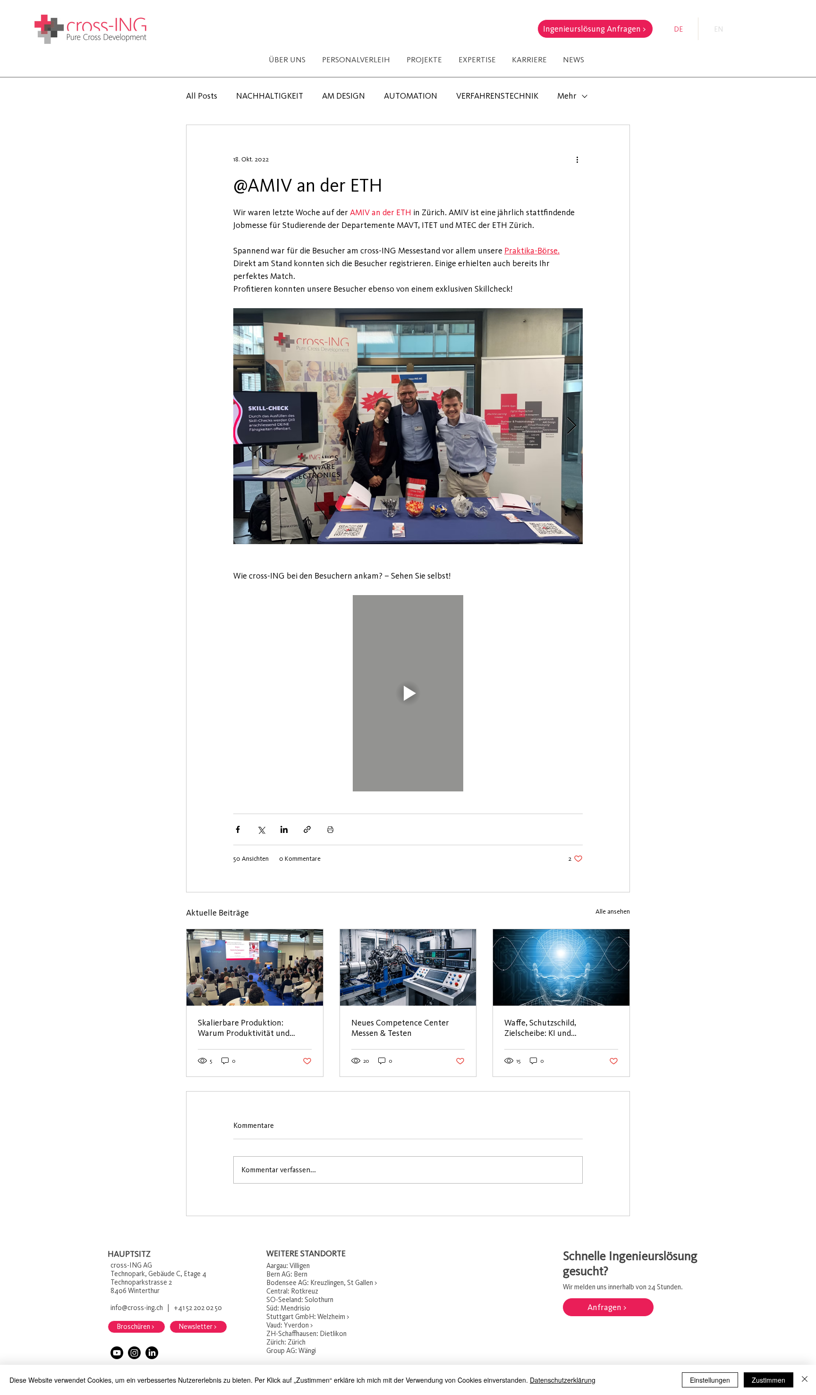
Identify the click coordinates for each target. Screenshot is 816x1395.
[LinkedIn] (151, 1352)
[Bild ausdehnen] (408, 426)
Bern (273, 1274)
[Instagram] (134, 1352)
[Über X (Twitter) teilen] (260, 829)
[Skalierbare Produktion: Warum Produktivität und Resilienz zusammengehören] (255, 967)
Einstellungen (710, 1380)
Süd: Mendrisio (289, 1308)
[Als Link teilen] (307, 829)
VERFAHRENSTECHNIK (497, 96)
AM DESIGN (343, 96)
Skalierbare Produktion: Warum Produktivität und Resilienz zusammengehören (249, 1027)
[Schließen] (804, 1379)
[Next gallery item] (571, 426)
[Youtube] (116, 1352)
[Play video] (408, 693)
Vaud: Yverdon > (289, 1325)
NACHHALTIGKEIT (269, 96)
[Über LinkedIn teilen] (284, 829)
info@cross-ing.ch (136, 1307)
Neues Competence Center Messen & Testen (400, 1027)
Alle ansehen (612, 912)
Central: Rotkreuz (292, 1291)
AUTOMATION (410, 96)
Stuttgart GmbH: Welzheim (305, 1316)
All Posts (201, 96)
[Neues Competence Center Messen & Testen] (408, 967)
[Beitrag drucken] (330, 829)
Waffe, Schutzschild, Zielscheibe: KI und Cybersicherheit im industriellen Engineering (549, 1027)
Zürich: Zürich (286, 1342)
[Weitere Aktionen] (577, 159)
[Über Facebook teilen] (237, 829)
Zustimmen (768, 1380)
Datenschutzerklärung (562, 1380)
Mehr (567, 96)
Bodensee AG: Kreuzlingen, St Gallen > (321, 1282)
